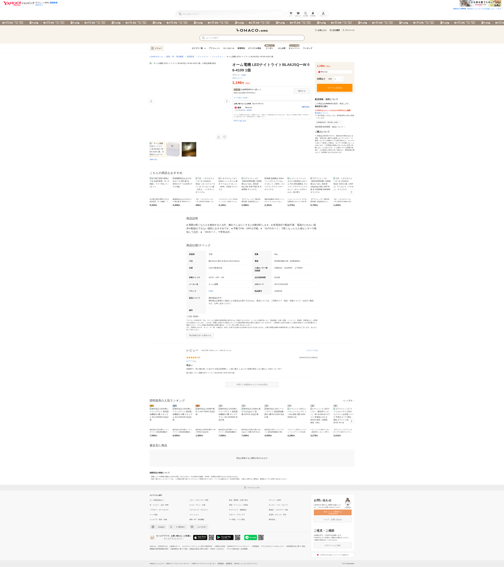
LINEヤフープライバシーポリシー (178, 563)
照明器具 (190, 57)
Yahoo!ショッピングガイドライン (246, 563)
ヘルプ (498, 9)
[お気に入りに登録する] (224, 137)
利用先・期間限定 (247, 110)
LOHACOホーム (156, 57)
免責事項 (229, 563)
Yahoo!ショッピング (157, 563)
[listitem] (169, 500)
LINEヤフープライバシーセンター (204, 563)
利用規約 (221, 563)
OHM (211, 291)
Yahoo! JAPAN (459, 9)
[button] (338, 79)
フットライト (203, 57)
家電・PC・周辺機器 (174, 57)
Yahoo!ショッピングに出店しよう (481, 9)
